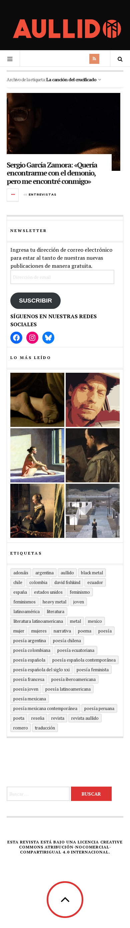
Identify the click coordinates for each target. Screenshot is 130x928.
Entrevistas (43, 194)
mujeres (39, 631)
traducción (45, 728)
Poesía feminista (93, 670)
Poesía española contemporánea (84, 660)
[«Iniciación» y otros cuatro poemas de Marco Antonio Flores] (93, 455)
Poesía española (29, 660)
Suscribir (35, 300)
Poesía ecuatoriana (75, 650)
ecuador (95, 582)
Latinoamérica (26, 611)
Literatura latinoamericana (38, 621)
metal (75, 621)
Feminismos (24, 602)
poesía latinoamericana (68, 689)
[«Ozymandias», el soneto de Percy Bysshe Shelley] (37, 400)
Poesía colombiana (31, 650)
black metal (92, 573)
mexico (95, 621)
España (20, 592)
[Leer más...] (13, 195)
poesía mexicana (29, 699)
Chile (17, 582)
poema (84, 631)
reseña (37, 718)
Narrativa (62, 631)
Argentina (44, 573)
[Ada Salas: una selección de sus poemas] (37, 455)
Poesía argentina (29, 640)
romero (20, 728)
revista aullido (85, 718)
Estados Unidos (48, 592)
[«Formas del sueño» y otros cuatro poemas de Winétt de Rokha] (37, 511)
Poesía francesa (28, 679)
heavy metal (54, 602)
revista (57, 718)
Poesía (105, 631)
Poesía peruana (99, 708)
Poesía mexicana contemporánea (45, 708)
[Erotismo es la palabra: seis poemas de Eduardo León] (93, 400)
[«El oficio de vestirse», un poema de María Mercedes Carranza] (93, 511)
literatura (55, 611)
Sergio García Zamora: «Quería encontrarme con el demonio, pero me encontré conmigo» (52, 173)
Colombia (38, 582)
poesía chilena (67, 640)
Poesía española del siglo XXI (41, 670)
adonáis (20, 573)
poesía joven (25, 689)
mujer (18, 631)
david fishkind (67, 582)
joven (78, 602)
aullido (67, 573)
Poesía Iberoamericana (73, 679)
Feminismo (80, 592)
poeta (18, 718)
